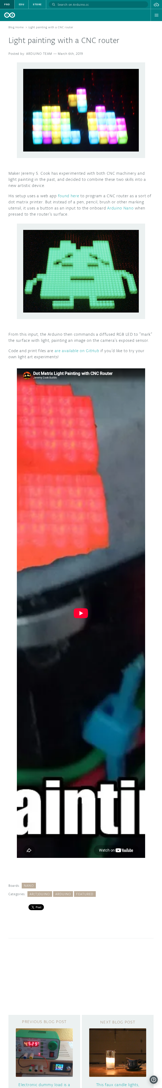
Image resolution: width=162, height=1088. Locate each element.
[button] (156, 4)
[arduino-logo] (9, 15)
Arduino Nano (120, 208)
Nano (29, 886)
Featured (84, 894)
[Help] (154, 1080)
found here (68, 195)
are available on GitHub (77, 350)
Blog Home (16, 27)
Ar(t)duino (40, 894)
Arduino (63, 894)
